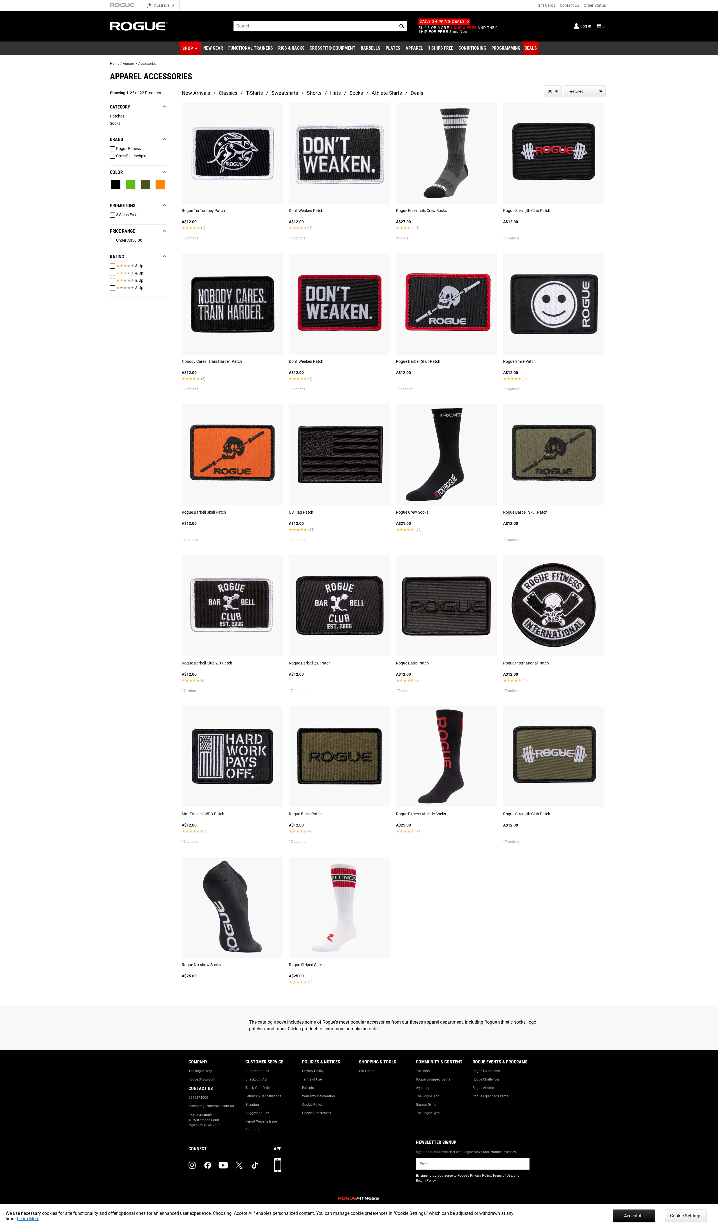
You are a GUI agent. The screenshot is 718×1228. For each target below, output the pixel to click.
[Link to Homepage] (139, 26)
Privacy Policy (312, 1071)
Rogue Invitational (486, 1071)
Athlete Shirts (387, 93)
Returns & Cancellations (263, 1096)
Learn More (28, 1218)
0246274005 (198, 1098)
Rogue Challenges (486, 1079)
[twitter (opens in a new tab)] (239, 1165)
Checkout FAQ (256, 1079)
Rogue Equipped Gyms (433, 1079)
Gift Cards (546, 5)
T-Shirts (254, 93)
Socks (356, 93)
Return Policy (426, 1181)
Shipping (252, 1105)
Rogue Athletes (484, 1088)
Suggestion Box (257, 1113)
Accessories (147, 64)
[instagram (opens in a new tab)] (192, 1165)
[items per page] (552, 91)
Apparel (129, 64)
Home (114, 64)
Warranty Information (318, 1096)
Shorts (314, 93)
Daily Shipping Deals (442, 22)
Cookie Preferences (316, 1113)
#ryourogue (424, 1088)
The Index (423, 1071)
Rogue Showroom (201, 1079)
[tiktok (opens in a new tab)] (255, 1165)
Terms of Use (312, 1079)
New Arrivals (196, 93)
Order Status (595, 5)
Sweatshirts (284, 93)
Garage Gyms (426, 1105)
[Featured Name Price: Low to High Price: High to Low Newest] (585, 91)
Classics (228, 93)
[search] (320, 26)
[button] (402, 26)
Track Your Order (258, 1088)
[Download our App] (278, 1165)
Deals (417, 93)
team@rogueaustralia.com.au (211, 1106)
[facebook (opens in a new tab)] (208, 1165)
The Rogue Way (200, 1071)
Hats (335, 93)
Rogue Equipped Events (490, 1096)
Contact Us (569, 5)
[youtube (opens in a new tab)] (223, 1165)
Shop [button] (187, 48)
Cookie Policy (312, 1105)
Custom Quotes (257, 1071)
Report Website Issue (261, 1121)
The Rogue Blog (427, 1096)
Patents (308, 1088)
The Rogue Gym (428, 1113)
